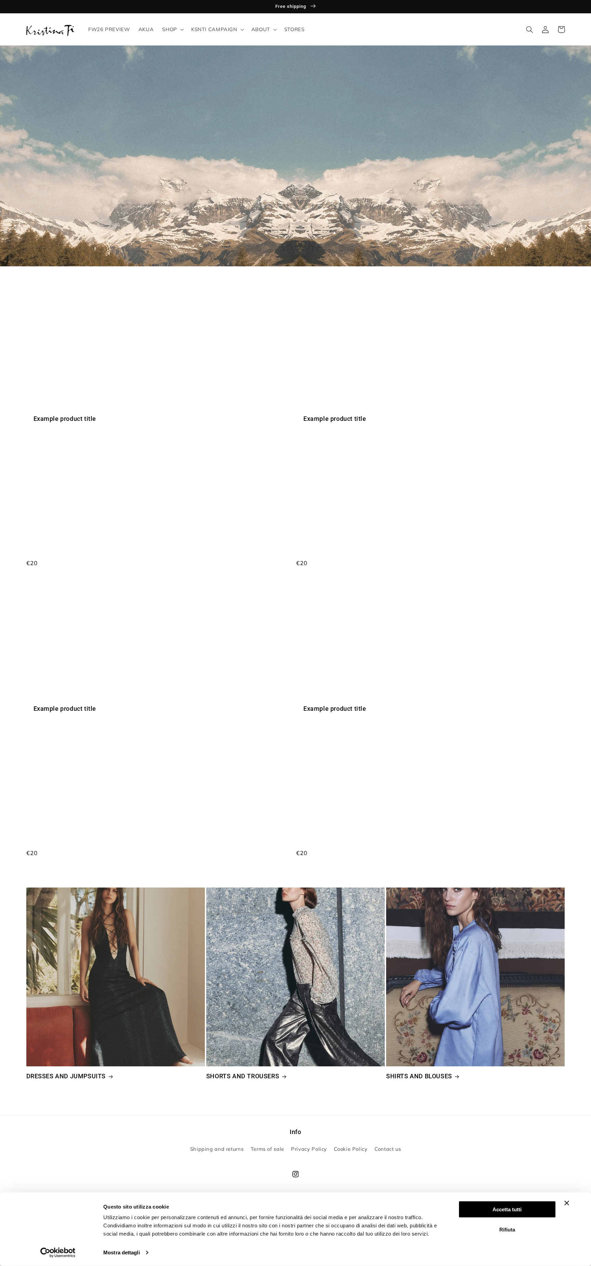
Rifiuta (507, 1229)
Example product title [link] (65, 418)
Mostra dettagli (121, 1252)
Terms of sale (267, 1149)
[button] (172, 29)
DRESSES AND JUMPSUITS (66, 1076)
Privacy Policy (309, 1149)
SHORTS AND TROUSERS (242, 1076)
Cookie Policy (350, 1149)
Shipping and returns (217, 1149)
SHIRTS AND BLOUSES (419, 1076)
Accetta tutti (507, 1209)
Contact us (388, 1149)
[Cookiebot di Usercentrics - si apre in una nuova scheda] (58, 1253)
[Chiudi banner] (566, 1203)
